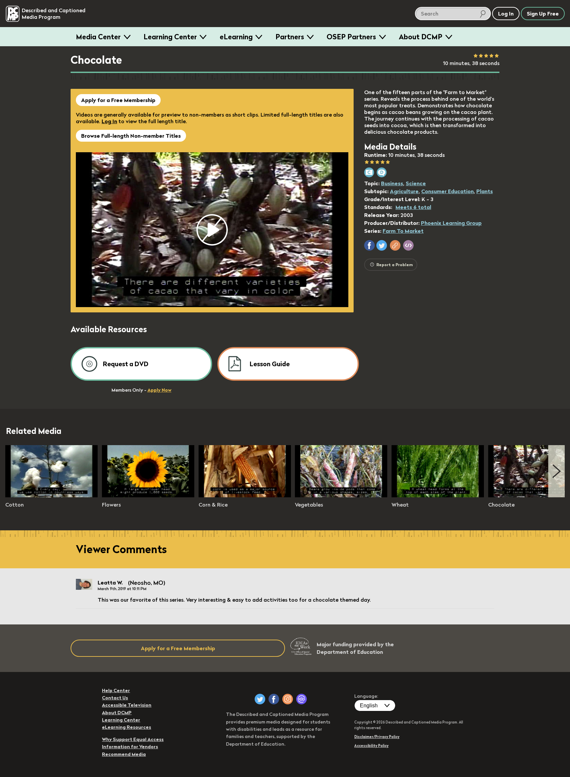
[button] (369, 245)
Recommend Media (124, 754)
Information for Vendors (130, 747)
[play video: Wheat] (438, 495)
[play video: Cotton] (51, 495)
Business (392, 183)
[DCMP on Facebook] (274, 699)
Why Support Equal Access (133, 739)
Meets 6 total (413, 207)
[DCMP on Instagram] (287, 699)
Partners (289, 36)
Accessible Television (126, 705)
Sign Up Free (543, 13)
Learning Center (170, 36)
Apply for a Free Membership (118, 100)
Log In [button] (506, 13)
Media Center (98, 36)
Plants (484, 191)
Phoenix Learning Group (451, 223)
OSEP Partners (351, 36)
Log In (109, 121)
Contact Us (115, 698)
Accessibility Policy (371, 745)
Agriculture (404, 191)
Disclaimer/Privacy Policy (376, 736)
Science (416, 183)
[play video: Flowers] (148, 495)
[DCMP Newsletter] (301, 699)
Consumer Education (447, 191)
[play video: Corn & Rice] (245, 495)
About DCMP (420, 36)
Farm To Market (403, 231)
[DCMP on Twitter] (260, 699)
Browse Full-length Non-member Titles (131, 135)
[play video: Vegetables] (341, 495)
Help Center (116, 690)
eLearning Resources (126, 727)
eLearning (236, 36)
